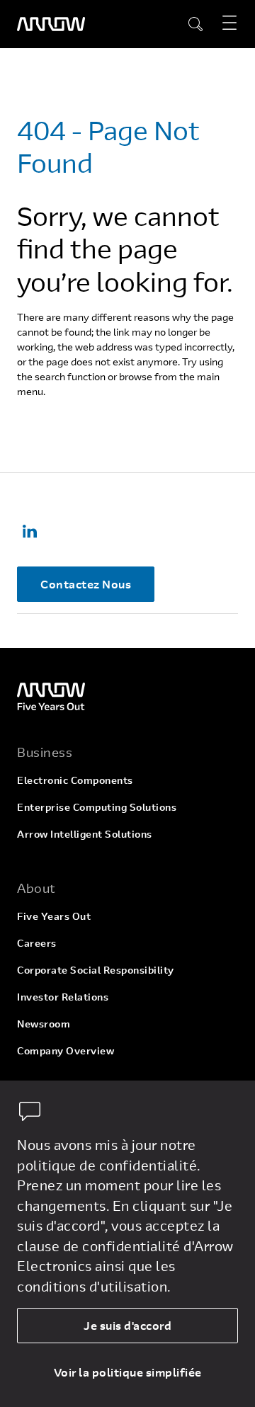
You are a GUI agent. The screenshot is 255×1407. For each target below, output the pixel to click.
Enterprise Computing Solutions (96, 807)
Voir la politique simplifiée (128, 1372)
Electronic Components (75, 780)
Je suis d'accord (127, 1325)
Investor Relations (62, 996)
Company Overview (65, 1050)
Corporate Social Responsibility (95, 969)
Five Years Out (54, 916)
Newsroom (43, 1023)
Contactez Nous (85, 583)
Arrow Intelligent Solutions (84, 834)
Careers (37, 943)
